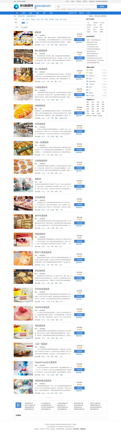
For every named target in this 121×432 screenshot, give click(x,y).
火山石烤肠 (95, 27)
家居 (51, 13)
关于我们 (47, 424)
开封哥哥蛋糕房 (42, 307)
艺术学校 (102, 22)
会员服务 (52, 424)
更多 (103, 9)
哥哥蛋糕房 (40, 124)
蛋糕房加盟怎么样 (91, 51)
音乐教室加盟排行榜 (46, 405)
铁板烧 (88, 32)
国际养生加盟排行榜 (63, 407)
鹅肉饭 (57, 19)
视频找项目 (92, 1)
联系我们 (68, 424)
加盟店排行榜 (72, 13)
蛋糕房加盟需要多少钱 (92, 53)
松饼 (94, 25)
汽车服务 (94, 115)
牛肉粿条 (32, 19)
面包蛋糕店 (42, 35)
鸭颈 (61, 19)
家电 (88, 111)
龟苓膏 (38, 19)
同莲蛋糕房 (40, 234)
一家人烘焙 (97, 84)
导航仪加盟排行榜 (62, 409)
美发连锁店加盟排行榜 (96, 407)
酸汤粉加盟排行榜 (29, 409)
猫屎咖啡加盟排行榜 (95, 405)
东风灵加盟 (80, 9)
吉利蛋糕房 (40, 197)
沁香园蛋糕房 (41, 160)
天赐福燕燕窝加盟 (71, 9)
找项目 (72, 1)
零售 (103, 111)
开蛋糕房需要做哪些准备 (93, 62)
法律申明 (58, 424)
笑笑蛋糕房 (40, 270)
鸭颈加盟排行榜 (78, 407)
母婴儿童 (89, 115)
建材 (88, 106)
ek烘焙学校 (97, 76)
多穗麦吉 (97, 93)
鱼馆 (101, 27)
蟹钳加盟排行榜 (62, 405)
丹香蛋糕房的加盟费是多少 (93, 49)
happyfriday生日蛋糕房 (46, 362)
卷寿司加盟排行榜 (45, 409)
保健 (88, 109)
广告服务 (74, 424)
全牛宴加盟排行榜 (45, 403)
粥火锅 (88, 27)
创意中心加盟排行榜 (30, 405)
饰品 (93, 109)
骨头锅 (95, 32)
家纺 (37, 13)
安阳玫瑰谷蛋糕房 (43, 380)
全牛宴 (27, 19)
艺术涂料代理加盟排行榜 (47, 407)
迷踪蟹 (46, 19)
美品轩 (97, 78)
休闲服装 (89, 25)
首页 (17, 13)
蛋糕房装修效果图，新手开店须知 (95, 60)
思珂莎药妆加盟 (88, 9)
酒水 (103, 102)
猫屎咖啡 (51, 19)
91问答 (88, 13)
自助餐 (101, 29)
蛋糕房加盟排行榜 (31, 16)
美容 (44, 13)
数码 (103, 109)
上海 (27, 23)
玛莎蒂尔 (97, 73)
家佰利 (97, 87)
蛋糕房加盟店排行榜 (92, 44)
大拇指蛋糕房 (41, 87)
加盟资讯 (78, 1)
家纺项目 (63, 9)
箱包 (93, 104)
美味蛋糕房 (40, 325)
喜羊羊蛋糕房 (41, 215)
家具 (93, 106)
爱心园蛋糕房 (41, 50)
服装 (30, 13)
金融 (93, 113)
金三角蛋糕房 (41, 69)
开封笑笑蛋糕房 (42, 289)
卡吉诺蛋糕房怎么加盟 (92, 47)
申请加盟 (79, 39)
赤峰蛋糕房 (40, 105)
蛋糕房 (38, 32)
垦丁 (97, 90)
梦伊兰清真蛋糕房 (43, 252)
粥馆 (23, 19)
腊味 (101, 25)
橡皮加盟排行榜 (94, 409)
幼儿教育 (100, 115)
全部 (23, 23)
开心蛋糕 (97, 70)
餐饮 (23, 13)
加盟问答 (85, 1)
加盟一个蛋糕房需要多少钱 (93, 40)
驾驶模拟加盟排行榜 (79, 409)
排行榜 (67, 1)
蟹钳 (42, 19)
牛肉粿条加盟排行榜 (63, 403)
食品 (98, 102)
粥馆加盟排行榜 (29, 403)
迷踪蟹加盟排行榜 (78, 405)
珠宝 (98, 109)
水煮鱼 (88, 29)
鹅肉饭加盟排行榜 (29, 407)
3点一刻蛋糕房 (42, 142)
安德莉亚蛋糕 (97, 81)
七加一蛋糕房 (41, 344)
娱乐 (93, 102)
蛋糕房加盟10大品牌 (92, 42)
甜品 (41, 108)
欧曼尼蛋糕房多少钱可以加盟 (94, 58)
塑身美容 (95, 22)
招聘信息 (63, 424)
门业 (88, 22)
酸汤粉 (65, 19)
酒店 (98, 111)
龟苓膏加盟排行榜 (78, 403)
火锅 (88, 113)
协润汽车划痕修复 (97, 9)
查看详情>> (79, 42)
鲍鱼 (94, 29)
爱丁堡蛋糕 (97, 95)
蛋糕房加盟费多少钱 (92, 56)
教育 (98, 106)
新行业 (98, 113)
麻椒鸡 (101, 32)
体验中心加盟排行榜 (95, 403)
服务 (93, 111)
